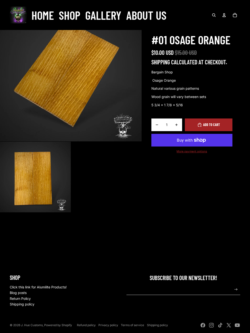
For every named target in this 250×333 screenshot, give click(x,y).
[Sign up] (236, 289)
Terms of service (132, 325)
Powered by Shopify (58, 325)
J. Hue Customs (32, 325)
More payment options (192, 151)
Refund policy (86, 325)
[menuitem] (42, 15)
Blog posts (18, 293)
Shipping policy (22, 304)
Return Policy (20, 298)
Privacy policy (108, 325)
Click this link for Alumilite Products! (38, 287)
